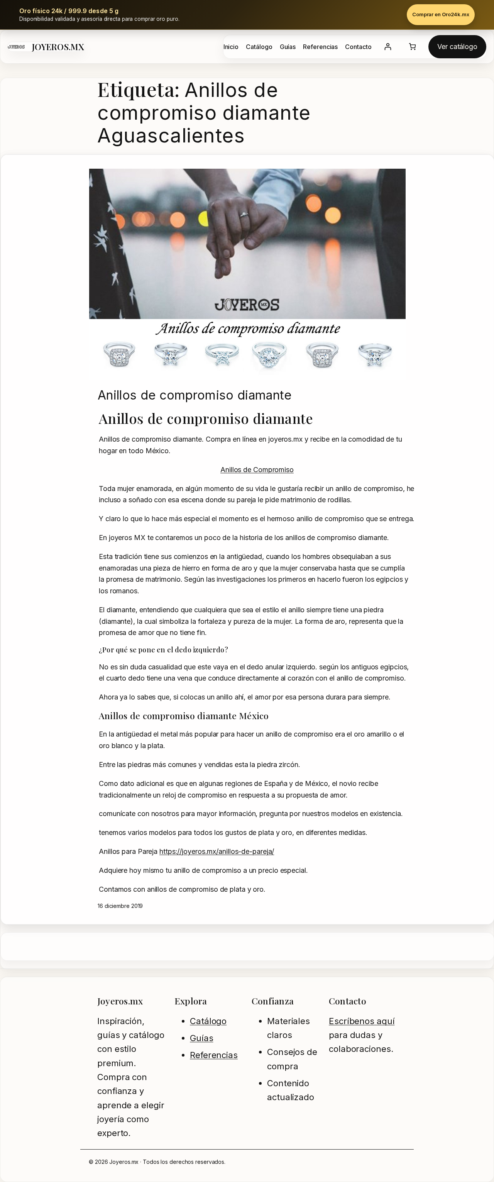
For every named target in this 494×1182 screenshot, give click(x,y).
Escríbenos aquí (362, 1021)
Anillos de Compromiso (257, 470)
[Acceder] (387, 46)
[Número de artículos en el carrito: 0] (412, 46)
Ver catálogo (457, 46)
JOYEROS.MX (58, 46)
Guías (201, 1038)
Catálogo (208, 1021)
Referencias (214, 1055)
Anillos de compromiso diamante (195, 395)
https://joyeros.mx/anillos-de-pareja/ (216, 851)
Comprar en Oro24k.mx (440, 14)
